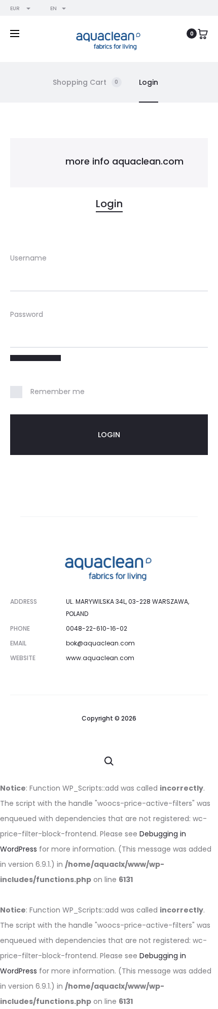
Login (148, 82)
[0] (203, 33)
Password (26, 314)
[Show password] (35, 358)
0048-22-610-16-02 (96, 628)
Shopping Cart (86, 82)
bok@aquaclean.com (100, 643)
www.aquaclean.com (100, 658)
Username (28, 258)
